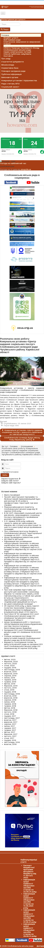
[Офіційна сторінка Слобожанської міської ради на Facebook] (11, 182)
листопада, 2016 (12, 742)
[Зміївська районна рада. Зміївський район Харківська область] (22, 220)
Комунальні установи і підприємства (19, 80)
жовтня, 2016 (10, 744)
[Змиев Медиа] (22, 225)
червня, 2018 (10, 704)
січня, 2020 (9, 666)
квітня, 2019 (9, 684)
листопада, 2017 (12, 718)
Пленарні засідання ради (13, 71)
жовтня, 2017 (10, 720)
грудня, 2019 (10, 668)
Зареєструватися (10, 479)
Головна (5, 35)
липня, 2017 (9, 726)
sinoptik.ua (26, 169)
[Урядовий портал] (22, 209)
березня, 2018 (10, 710)
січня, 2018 (9, 714)
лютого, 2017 (10, 736)
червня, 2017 (10, 728)
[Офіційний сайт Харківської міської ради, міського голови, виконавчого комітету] (22, 188)
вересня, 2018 (10, 698)
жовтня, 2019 (10, 672)
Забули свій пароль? (11, 483)
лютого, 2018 (10, 712)
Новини (7, 44)
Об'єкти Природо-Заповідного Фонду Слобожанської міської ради (21, 49)
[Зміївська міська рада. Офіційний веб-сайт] (22, 193)
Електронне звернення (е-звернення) (21, 42)
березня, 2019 (10, 686)
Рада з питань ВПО (10, 84)
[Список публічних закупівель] (22, 260)
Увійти (4, 475)
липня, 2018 (9, 702)
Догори (40, 946)
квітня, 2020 (10, 659)
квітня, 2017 (9, 732)
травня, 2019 (10, 682)
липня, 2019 (9, 678)
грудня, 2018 (10, 692)
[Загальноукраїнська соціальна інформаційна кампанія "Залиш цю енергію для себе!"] (22, 328)
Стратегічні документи (12, 62)
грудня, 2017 (10, 716)
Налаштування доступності (13, 19)
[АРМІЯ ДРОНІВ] (22, 286)
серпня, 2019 (10, 676)
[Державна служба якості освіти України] (22, 250)
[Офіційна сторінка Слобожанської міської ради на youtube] (33, 182)
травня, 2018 (10, 706)
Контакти (8, 56)
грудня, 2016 (10, 740)
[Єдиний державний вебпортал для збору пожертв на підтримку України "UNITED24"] (22, 272)
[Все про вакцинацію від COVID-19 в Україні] (22, 244)
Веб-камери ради (12, 40)
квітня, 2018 (9, 708)
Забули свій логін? (10, 481)
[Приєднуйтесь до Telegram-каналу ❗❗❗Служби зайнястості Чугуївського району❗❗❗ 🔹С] (22, 306)
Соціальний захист (10, 87)
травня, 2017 (10, 730)
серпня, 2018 (10, 700)
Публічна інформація (11, 74)
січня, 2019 (9, 690)
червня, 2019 (10, 680)
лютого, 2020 (10, 664)
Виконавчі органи (9, 77)
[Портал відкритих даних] (22, 238)
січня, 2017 (9, 738)
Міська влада (7, 65)
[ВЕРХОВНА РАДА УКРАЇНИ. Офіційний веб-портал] (22, 204)
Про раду (5, 59)
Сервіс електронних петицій (17, 52)
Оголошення (9, 46)
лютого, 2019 (10, 688)
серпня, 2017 (10, 724)
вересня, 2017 (10, 722)
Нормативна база (9, 68)
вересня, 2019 (10, 674)
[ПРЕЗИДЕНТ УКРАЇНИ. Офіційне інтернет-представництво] (22, 198)
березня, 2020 (11, 662)
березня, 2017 (10, 734)
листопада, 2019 (12, 670)
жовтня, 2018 (10, 696)
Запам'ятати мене (11, 472)
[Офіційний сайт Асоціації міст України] (21, 231)
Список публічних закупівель (17, 54)
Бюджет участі (10, 38)
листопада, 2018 (12, 694)
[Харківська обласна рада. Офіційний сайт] (22, 214)
